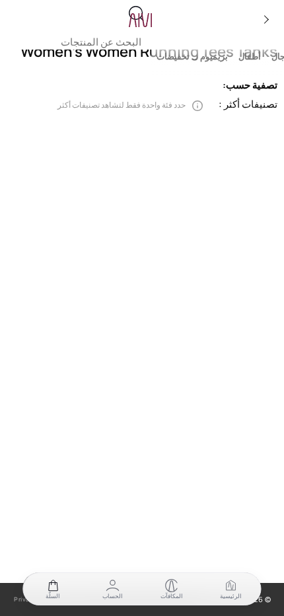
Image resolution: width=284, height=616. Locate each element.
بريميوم (214, 56)
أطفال (249, 56)
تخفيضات (173, 56)
